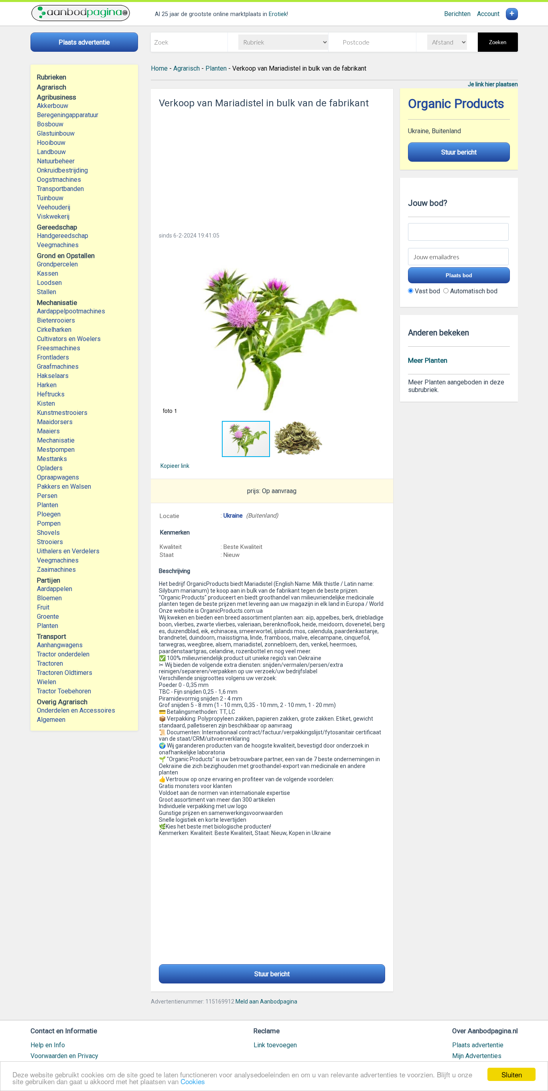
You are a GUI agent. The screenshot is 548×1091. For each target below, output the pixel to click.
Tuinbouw (50, 198)
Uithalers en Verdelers (68, 551)
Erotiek (278, 14)
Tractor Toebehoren (64, 691)
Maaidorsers (55, 422)
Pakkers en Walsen (64, 486)
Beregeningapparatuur (67, 115)
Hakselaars (53, 376)
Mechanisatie (56, 440)
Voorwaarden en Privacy (64, 1056)
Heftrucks (51, 394)
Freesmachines (58, 348)
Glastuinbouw (56, 133)
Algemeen (51, 719)
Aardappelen (54, 589)
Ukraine (233, 515)
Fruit (43, 607)
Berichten (457, 14)
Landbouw (51, 152)
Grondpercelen (57, 264)
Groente (48, 616)
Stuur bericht (272, 974)
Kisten (46, 403)
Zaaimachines (56, 569)
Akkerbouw (52, 106)
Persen (47, 496)
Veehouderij (53, 207)
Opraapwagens (58, 477)
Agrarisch (186, 68)
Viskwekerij (53, 216)
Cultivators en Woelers (69, 339)
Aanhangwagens (60, 645)
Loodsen (49, 282)
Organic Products (456, 103)
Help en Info (47, 1045)
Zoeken (497, 42)
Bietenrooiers (56, 320)
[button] (272, 332)
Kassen (47, 273)
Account (488, 14)
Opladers (50, 468)
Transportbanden (60, 189)
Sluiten (511, 1074)
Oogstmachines (59, 179)
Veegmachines (58, 245)
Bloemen (49, 598)
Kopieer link (174, 466)
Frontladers (53, 357)
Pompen (49, 523)
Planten (47, 505)
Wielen (46, 682)
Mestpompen (56, 449)
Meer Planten (427, 360)
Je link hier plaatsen (493, 84)
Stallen (46, 292)
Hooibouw (51, 142)
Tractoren (50, 663)
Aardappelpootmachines (71, 311)
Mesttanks (52, 459)
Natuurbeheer (56, 161)
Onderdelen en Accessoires (76, 710)
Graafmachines (58, 366)
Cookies (193, 1081)
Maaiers (48, 431)
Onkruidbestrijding (62, 170)
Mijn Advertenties (476, 1056)
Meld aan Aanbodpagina (266, 1001)
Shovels (48, 532)
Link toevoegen (275, 1045)
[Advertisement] (272, 168)
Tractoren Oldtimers (65, 673)
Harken (47, 385)
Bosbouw (50, 124)
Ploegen (49, 514)
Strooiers (50, 542)
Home (159, 68)
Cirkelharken (54, 329)
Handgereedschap (62, 236)
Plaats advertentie (477, 1045)
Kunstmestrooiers (62, 412)
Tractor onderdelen (63, 654)
